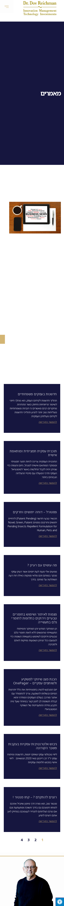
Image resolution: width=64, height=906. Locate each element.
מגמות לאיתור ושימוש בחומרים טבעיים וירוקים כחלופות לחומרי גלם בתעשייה (34, 618)
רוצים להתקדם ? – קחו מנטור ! (35, 797)
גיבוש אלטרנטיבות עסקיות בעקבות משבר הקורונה (32, 746)
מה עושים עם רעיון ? (42, 565)
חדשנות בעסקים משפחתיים (37, 394)
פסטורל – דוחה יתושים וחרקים (35, 512)
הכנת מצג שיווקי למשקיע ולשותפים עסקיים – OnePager (35, 681)
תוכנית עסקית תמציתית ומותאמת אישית (33, 453)
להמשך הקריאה (48, 422)
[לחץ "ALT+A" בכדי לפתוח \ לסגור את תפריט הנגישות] (59, 902)
